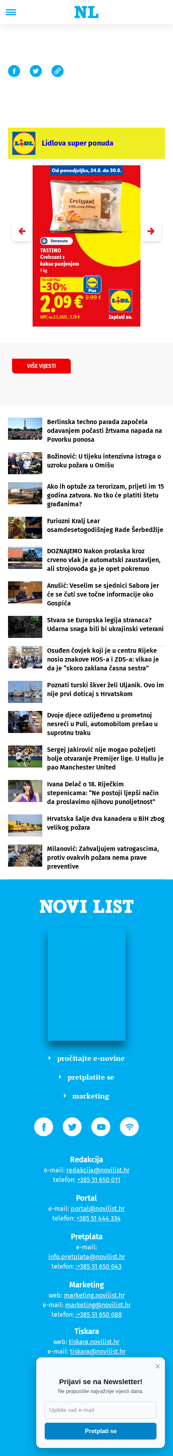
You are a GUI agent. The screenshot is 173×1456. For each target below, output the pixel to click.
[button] (151, 231)
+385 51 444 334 (98, 1218)
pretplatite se (91, 1077)
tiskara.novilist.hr (94, 1342)
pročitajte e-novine (91, 1058)
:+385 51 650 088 (99, 1314)
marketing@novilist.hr (98, 1305)
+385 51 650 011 (98, 1180)
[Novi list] (86, 12)
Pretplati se (101, 1431)
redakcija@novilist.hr (98, 1170)
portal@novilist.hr (98, 1208)
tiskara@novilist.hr (98, 1351)
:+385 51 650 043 (99, 1266)
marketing (90, 1096)
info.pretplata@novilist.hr (86, 1257)
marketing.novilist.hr (94, 1295)
